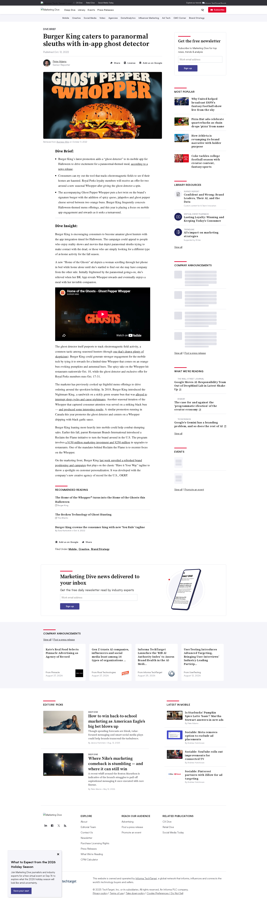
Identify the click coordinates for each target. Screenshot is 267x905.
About (84, 821)
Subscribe (219, 9)
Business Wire (63, 142)
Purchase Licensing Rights (95, 843)
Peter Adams (59, 61)
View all (178, 247)
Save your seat (21, 890)
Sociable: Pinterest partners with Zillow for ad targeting (203, 774)
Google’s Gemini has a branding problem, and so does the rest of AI (199, 424)
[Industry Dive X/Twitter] (58, 826)
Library (81, 10)
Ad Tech (166, 18)
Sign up (188, 68)
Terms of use (117, 893)
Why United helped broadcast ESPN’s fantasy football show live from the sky (206, 104)
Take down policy (135, 893)
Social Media (90, 18)
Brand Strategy (197, 18)
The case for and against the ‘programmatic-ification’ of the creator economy (195, 406)
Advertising (128, 821)
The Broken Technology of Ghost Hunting (83, 514)
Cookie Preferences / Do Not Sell (165, 893)
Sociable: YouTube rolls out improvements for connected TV (204, 755)
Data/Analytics (128, 18)
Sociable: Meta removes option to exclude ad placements (201, 735)
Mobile (65, 18)
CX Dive (79, 3)
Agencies (113, 18)
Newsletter (86, 837)
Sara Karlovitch (65, 530)
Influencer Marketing (149, 18)
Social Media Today (106, 3)
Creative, (85, 549)
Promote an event (194, 489)
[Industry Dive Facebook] (52, 826)
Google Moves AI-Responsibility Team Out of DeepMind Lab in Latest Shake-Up (200, 385)
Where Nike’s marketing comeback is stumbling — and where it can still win (115, 764)
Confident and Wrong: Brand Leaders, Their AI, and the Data (204, 198)
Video (102, 18)
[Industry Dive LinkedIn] (45, 826)
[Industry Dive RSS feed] (65, 826)
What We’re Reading (92, 854)
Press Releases (105, 10)
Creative (76, 18)
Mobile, (73, 549)
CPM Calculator (89, 859)
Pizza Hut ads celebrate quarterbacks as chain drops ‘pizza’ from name (207, 122)
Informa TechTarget (146, 878)
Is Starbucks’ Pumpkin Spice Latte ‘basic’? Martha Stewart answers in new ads (204, 716)
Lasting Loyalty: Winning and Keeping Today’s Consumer (204, 219)
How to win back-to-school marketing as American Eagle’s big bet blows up (116, 721)
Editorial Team (88, 827)
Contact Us (87, 832)
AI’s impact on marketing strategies (201, 234)
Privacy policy (100, 893)
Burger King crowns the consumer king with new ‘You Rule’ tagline (100, 527)
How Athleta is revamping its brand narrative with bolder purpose (206, 141)
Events (91, 10)
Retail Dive (90, 3)
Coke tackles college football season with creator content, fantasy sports (205, 161)
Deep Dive (70, 10)
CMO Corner (180, 18)
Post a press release (195, 353)
